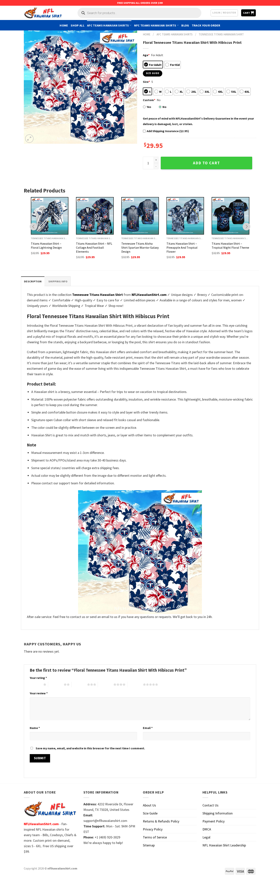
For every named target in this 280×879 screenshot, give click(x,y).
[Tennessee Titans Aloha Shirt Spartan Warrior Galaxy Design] (140, 215)
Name (35, 728)
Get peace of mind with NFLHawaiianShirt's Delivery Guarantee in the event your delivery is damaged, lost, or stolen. (198, 121)
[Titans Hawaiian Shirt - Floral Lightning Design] (49, 215)
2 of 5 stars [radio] (56, 684)
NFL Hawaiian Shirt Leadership (224, 845)
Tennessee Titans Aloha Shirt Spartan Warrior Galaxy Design (140, 247)
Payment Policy (213, 821)
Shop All (77, 25)
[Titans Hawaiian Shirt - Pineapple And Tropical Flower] (185, 215)
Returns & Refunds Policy (161, 821)
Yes (149, 107)
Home (64, 25)
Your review (39, 693)
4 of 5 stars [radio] (105, 684)
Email (148, 728)
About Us (149, 805)
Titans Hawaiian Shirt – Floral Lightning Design (46, 245)
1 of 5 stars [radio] (35, 684)
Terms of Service (155, 837)
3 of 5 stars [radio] (79, 684)
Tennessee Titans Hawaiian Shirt (221, 34)
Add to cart (206, 162)
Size (146, 82)
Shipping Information (217, 813)
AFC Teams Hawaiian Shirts (108, 25)
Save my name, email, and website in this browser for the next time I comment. (90, 748)
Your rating (38, 678)
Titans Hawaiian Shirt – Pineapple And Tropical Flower (182, 247)
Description (33, 281)
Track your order (206, 25)
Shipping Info (58, 281)
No (164, 107)
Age (146, 55)
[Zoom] (29, 138)
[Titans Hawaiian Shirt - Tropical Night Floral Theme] (230, 215)
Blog (185, 25)
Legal (206, 837)
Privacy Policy (152, 829)
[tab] (33, 281)
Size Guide (150, 813)
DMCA (206, 829)
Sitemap (149, 845)
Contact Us (210, 805)
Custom (149, 100)
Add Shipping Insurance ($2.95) (168, 131)
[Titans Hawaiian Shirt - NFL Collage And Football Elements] (94, 215)
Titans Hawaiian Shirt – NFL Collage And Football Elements (94, 247)
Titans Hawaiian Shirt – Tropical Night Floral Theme (230, 245)
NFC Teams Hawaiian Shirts (155, 25)
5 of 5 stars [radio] (135, 684)
